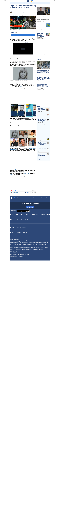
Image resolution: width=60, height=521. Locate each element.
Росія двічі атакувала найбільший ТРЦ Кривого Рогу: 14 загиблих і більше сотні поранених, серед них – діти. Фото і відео (43, 71)
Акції (25, 224)
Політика (17, 214)
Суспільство (43, 214)
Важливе (39, 5)
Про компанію (19, 197)
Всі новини (48, 214)
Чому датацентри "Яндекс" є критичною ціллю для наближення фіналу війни (41, 109)
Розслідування (33, 214)
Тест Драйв (18, 224)
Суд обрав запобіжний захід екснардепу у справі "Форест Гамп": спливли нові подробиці (42, 85)
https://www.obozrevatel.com (37, 238)
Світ (28, 192)
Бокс (25, 219)
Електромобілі (22, 224)
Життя (27, 214)
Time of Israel (20, 55)
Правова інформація (35, 197)
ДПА (27, 222)
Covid (26, 232)
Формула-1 (28, 219)
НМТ (31, 222)
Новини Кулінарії (24, 227)
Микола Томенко (40, 122)
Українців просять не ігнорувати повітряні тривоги (43, 20)
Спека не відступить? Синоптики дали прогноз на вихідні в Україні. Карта (41, 25)
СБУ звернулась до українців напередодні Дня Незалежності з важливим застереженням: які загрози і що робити (43, 17)
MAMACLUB (24, 232)
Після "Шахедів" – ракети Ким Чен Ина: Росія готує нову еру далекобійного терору (42, 143)
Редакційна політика (15, 192)
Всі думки (39, 159)
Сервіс (27, 224)
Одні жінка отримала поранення (41, 80)
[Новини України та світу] (26, 192)
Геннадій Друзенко (40, 140)
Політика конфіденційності (44, 197)
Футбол (18, 219)
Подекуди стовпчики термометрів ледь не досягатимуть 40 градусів (40, 29)
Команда (26, 197)
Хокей (24, 219)
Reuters (18, 120)
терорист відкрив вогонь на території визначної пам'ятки (20, 169)
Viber (11, 174)
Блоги (37, 214)
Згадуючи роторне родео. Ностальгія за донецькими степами (42, 154)
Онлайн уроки (24, 222)
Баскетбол (21, 219)
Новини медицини (19, 232)
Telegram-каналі (26, 173)
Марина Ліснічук (15, 11)
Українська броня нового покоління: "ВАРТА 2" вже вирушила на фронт (42, 149)
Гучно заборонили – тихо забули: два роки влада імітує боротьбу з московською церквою (42, 120)
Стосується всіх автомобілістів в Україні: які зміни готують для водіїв (40, 35)
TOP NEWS (39, 59)
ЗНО (29, 222)
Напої (20, 227)
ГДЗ (17, 222)
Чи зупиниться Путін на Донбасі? (41, 138)
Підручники (20, 222)
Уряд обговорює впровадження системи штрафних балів (40, 38)
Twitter (20, 86)
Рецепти (18, 227)
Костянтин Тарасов (40, 111)
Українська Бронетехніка (41, 151)
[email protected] (20, 254)
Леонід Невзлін (39, 145)
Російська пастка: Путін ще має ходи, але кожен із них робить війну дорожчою (42, 115)
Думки (38, 106)
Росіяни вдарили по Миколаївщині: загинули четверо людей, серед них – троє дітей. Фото (43, 78)
